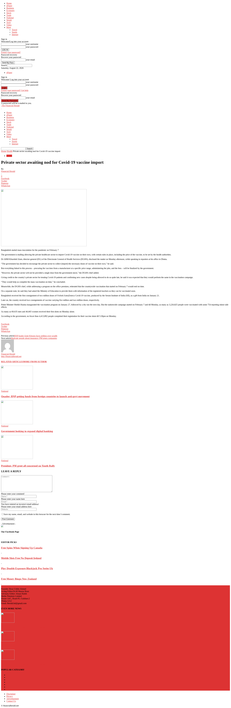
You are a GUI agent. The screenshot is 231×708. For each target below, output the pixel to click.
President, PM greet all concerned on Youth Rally (28, 465)
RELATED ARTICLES (12, 361)
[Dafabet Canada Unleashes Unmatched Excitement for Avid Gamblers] (7, 640)
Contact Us (11, 701)
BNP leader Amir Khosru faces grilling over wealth (35, 336)
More (8, 27)
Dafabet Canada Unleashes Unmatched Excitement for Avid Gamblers (39, 645)
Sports (14, 32)
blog (9, 684)
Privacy (9, 696)
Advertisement (12, 699)
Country (11, 682)
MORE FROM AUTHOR (35, 361)
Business (10, 8)
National (10, 18)
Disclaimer (11, 694)
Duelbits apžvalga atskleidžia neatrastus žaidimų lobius (31, 627)
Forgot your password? (11, 52)
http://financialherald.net (11, 356)
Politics (10, 689)
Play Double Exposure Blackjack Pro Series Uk (27, 568)
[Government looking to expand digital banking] (17, 423)
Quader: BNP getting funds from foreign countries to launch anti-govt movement (45, 396)
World (9, 20)
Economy (10, 10)
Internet (15, 34)
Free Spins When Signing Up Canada (21, 547)
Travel (14, 30)
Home (9, 3)
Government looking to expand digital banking (27, 431)
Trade (8, 15)
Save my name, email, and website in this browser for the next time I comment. (37, 514)
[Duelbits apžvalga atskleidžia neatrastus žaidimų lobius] (7, 622)
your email (30, 60)
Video (8, 25)
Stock (8, 13)
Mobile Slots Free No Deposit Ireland (21, 558)
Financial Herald (8, 171)
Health (9, 151)
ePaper (9, 6)
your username (32, 44)
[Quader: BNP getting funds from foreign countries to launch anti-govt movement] (17, 389)
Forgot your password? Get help (14, 90)
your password (32, 47)
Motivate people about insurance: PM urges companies (34, 338)
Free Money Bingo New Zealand (19, 578)
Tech (8, 22)
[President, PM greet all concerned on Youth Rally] (17, 458)
